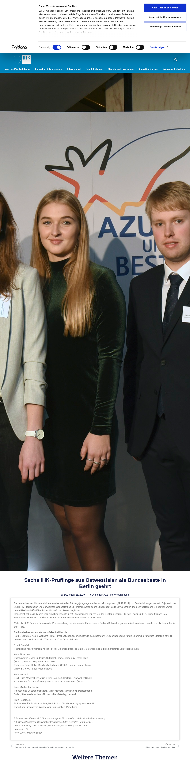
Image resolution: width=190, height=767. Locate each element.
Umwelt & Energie (148, 69)
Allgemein (97, 595)
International (74, 69)
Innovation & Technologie (48, 69)
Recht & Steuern (94, 69)
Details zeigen (157, 47)
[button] (175, 59)
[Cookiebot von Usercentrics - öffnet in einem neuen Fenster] (19, 47)
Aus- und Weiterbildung (17, 69)
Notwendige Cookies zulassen (165, 26)
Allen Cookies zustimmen (165, 7)
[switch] (86, 47)
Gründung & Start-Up (174, 69)
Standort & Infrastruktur (121, 69)
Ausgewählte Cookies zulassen (165, 17)
